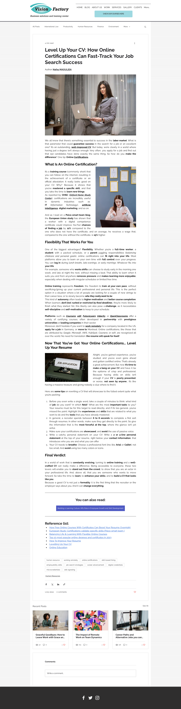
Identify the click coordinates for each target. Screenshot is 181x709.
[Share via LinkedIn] (58, 584)
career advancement (95, 565)
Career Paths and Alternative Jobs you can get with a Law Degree (129, 636)
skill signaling (69, 570)
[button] (145, 27)
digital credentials (115, 565)
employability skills (54, 565)
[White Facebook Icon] (83, 697)
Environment (114, 27)
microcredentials (53, 570)
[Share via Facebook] (46, 584)
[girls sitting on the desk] (50, 620)
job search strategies (74, 565)
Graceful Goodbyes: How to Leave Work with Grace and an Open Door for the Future (50, 636)
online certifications (90, 560)
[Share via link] (64, 584)
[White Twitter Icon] (90, 697)
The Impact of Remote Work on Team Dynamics (89, 636)
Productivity (68, 27)
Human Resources (85, 27)
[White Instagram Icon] (97, 697)
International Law (51, 27)
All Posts (36, 27)
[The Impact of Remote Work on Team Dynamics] (90, 620)
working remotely (71, 560)
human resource (53, 560)
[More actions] (134, 43)
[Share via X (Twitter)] (52, 584)
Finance (100, 27)
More (126, 27)
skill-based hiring (108, 560)
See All (145, 606)
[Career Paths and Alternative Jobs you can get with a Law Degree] (130, 620)
